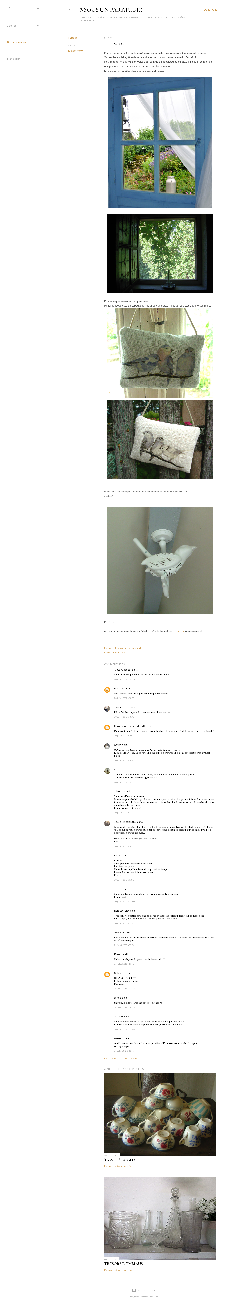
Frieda (117, 855)
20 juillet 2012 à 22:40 (124, 923)
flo (115, 769)
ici (178, 631)
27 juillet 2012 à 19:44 (124, 964)
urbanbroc (120, 791)
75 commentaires (123, 1270)
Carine (117, 744)
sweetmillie (120, 1038)
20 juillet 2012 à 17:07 (124, 813)
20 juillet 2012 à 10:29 (124, 698)
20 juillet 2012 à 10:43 (124, 717)
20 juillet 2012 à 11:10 (123, 735)
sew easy (119, 932)
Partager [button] (73, 37)
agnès (117, 889)
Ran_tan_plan (122, 910)
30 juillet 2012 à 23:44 (124, 1029)
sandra (117, 997)
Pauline (118, 954)
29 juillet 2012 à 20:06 (124, 1007)
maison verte (75, 50)
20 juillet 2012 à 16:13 (123, 782)
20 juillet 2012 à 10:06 (124, 679)
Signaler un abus (18, 42)
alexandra (119, 1016)
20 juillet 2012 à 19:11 (123, 846)
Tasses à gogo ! (119, 1160)
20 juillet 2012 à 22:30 (124, 901)
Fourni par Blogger (146, 1290)
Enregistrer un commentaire (121, 1058)
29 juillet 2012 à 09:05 (124, 988)
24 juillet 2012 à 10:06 (124, 945)
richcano (154, 1296)
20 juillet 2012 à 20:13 (124, 880)
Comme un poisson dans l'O (130, 726)
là (184, 631)
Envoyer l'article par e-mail (128, 648)
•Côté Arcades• (122, 669)
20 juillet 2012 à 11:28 (124, 760)
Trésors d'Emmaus (123, 1263)
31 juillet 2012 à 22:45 (124, 1051)
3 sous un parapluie (111, 10)
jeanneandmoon (123, 707)
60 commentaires (123, 1166)
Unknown (119, 688)
